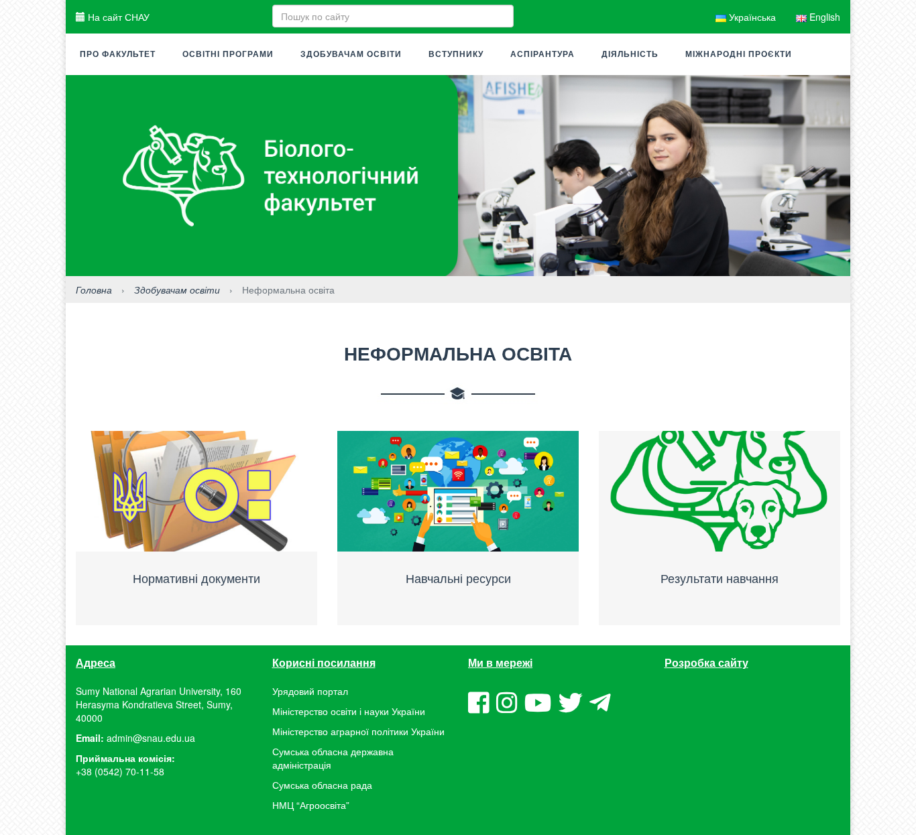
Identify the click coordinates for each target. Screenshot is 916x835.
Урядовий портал (310, 691)
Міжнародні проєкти (738, 54)
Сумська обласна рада (322, 784)
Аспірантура (542, 54)
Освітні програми (228, 54)
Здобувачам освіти (351, 54)
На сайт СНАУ (117, 16)
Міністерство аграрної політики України (358, 731)
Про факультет (118, 54)
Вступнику (455, 54)
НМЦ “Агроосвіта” (310, 805)
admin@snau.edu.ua (151, 738)
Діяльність (630, 54)
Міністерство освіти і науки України (348, 711)
